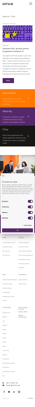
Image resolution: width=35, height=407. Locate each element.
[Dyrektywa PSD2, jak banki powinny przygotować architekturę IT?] (17, 34)
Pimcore (4, 342)
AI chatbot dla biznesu (7, 284)
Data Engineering (6, 292)
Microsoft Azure (6, 367)
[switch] (30, 206)
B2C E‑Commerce (6, 255)
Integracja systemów (9, 23)
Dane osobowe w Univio (22, 308)
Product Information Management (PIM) (25, 256)
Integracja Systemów (22, 279)
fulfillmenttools (6, 359)
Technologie (7, 307)
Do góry (29, 398)
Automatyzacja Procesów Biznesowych (23, 265)
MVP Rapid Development (23, 242)
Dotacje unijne (22, 312)
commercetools (6, 350)
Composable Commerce (8, 247)
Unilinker (4, 329)
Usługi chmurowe (22, 284)
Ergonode (5, 354)
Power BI (5, 338)
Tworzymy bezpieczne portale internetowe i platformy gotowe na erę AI (9, 243)
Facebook (4, 392)
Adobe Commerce (6, 312)
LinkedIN (14, 392)
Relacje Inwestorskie (22, 316)
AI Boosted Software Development (10, 279)
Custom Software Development (25, 251)
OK (17, 230)
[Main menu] (31, 3)
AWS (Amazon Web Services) (9, 363)
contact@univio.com (13, 385)
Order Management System (24, 259)
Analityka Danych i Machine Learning (8, 298)
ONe (3, 375)
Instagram (19, 392)
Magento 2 (5, 317)
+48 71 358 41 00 (12, 383)
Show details (28, 225)
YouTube (9, 392)
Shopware (5, 325)
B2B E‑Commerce (6, 251)
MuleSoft (4, 333)
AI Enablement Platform (23, 247)
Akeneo (4, 346)
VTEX (4, 321)
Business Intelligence (7, 288)
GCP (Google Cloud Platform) (9, 371)
